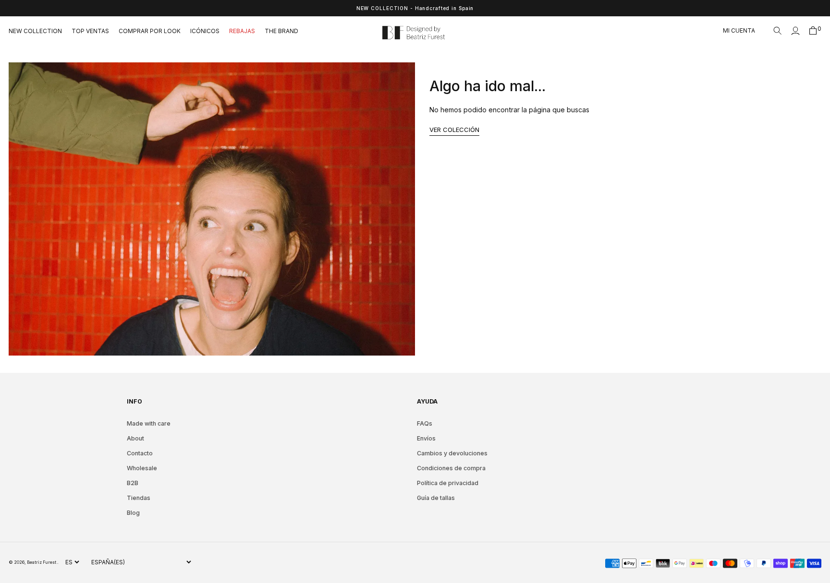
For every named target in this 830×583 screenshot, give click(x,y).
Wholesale (142, 468)
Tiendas (138, 497)
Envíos (426, 438)
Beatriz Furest (42, 562)
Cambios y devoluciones (452, 453)
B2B (132, 483)
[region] (415, 8)
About (135, 438)
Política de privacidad (447, 483)
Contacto (140, 453)
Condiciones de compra (451, 468)
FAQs (424, 423)
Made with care (149, 423)
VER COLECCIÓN (454, 129)
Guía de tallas (436, 497)
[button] (778, 30)
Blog (133, 512)
